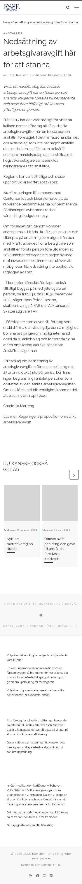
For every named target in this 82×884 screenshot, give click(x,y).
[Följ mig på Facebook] (37, 876)
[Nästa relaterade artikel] (74, 474)
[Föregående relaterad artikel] (64, 474)
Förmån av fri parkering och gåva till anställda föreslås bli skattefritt (59, 549)
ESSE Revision (17, 75)
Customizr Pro (51, 864)
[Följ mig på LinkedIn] (51, 876)
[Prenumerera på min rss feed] (31, 876)
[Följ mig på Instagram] (44, 876)
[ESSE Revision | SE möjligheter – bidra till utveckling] (11, 7)
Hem (6, 22)
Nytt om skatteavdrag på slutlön (20, 544)
